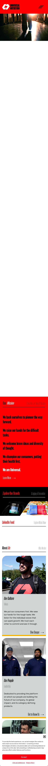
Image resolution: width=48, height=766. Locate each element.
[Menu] (40, 6)
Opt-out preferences (18, 763)
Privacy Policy (30, 763)
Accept (24, 757)
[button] (44, 736)
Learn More (7, 477)
